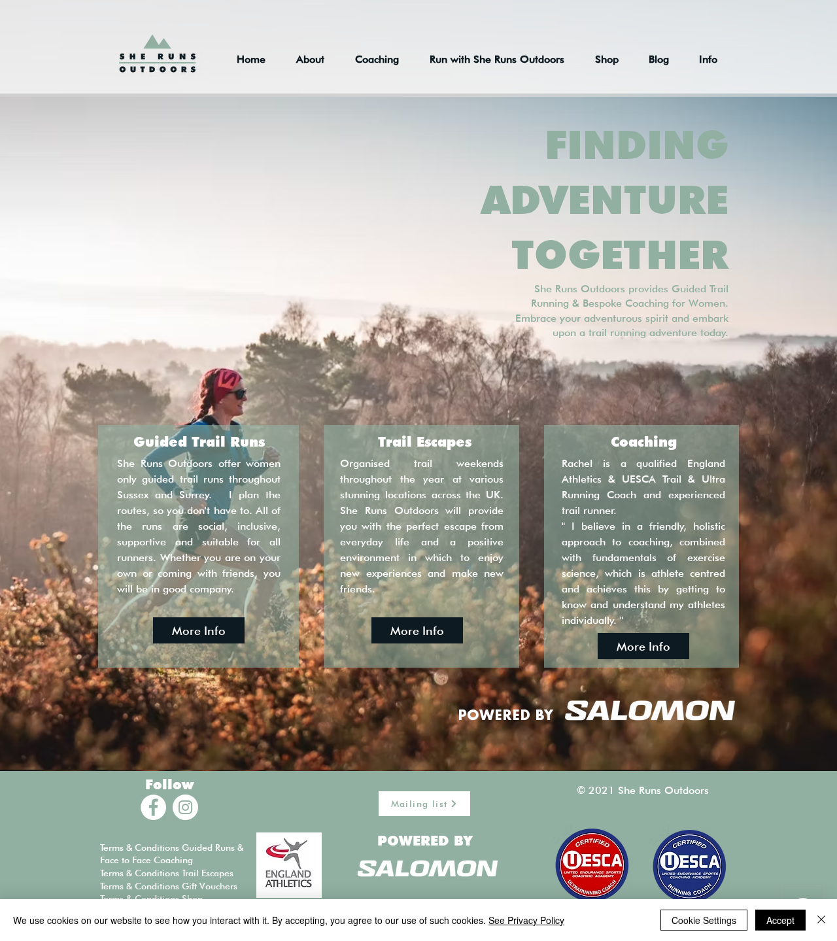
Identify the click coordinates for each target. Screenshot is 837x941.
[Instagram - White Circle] (185, 807)
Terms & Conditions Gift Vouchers (168, 886)
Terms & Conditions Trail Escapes (166, 873)
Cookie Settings (704, 920)
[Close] (821, 920)
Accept (780, 920)
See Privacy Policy (526, 920)
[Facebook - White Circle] (153, 807)
